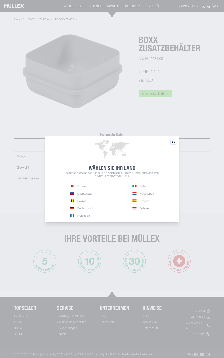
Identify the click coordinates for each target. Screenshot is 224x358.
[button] (173, 142)
